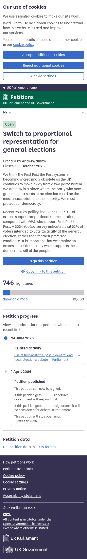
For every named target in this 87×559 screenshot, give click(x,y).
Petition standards (18, 469)
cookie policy (23, 44)
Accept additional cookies (43, 55)
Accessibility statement (22, 495)
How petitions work (18, 462)
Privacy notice (14, 489)
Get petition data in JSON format (29, 447)
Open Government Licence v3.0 (26, 524)
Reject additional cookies (43, 65)
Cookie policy (14, 475)
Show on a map (15, 299)
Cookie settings (43, 76)
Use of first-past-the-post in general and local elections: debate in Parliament (43, 357)
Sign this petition (43, 261)
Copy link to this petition (46, 271)
